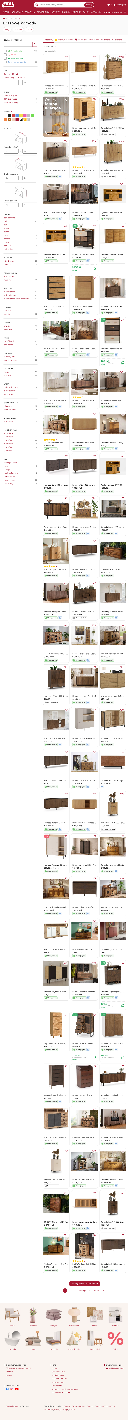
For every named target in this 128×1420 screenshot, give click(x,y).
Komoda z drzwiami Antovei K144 (58, 170)
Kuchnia (66, 12)
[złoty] (24, 119)
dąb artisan (9, 249)
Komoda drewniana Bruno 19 (56, 86)
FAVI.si (72, 1410)
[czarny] (9, 115)
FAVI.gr (65, 1410)
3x (56, 440)
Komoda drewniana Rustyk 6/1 (85, 654)
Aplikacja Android (116, 1368)
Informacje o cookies (61, 1393)
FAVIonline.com (12, 1406)
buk (5, 225)
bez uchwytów (10, 360)
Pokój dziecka (74, 1349)
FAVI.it (105, 1406)
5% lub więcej (10, 95)
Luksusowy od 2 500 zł (14, 77)
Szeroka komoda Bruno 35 (84, 86)
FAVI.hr (98, 1406)
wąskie (7, 326)
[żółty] (21, 115)
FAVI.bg (57, 1410)
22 (123, 99)
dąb (5, 221)
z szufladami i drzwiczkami (16, 299)
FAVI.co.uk (48, 1410)
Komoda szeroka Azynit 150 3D (86, 212)
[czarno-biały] (21, 119)
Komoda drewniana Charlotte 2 (114, 1180)
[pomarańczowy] (5, 119)
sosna (6, 228)
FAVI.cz (67, 1406)
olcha (6, 232)
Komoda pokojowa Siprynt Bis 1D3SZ (60, 212)
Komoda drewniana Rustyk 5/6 (114, 443)
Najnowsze (94, 40)
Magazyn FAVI (58, 1382)
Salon (86, 12)
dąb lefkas (9, 246)
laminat (7, 264)
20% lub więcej (11, 102)
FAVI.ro (82, 1406)
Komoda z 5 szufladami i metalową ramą (90, 1043)
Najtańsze (105, 40)
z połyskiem (9, 276)
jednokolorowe (11, 387)
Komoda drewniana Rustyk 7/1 (85, 527)
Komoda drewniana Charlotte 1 (114, 865)
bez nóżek (8, 345)
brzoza (7, 239)
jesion (6, 242)
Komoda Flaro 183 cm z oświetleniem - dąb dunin (66, 780)
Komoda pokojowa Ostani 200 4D (58, 612)
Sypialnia (96, 12)
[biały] (5, 115)
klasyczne (8, 406)
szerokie (8, 329)
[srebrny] (28, 119)
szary (29, 29)
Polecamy (48, 40)
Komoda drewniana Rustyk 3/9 (86, 349)
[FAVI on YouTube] (16, 1389)
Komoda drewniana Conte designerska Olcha (92, 1222)
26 (123, 57)
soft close (8, 421)
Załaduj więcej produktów (83, 1283)
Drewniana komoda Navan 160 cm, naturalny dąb (93, 443)
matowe (7, 280)
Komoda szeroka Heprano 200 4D (87, 992)
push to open (10, 409)
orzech (7, 235)
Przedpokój (95, 1349)
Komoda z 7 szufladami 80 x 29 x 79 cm (89, 255)
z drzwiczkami (10, 295)
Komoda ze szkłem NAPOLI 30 (85, 128)
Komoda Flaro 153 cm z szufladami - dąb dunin (93, 485)
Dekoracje (17, 12)
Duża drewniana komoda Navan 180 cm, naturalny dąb (96, 823)
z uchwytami (10, 356)
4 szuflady (8, 444)
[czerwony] (13, 115)
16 (123, 667)
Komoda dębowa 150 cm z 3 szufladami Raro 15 (65, 255)
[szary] (28, 115)
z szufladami (10, 292)
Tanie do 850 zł (11, 74)
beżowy (18, 29)
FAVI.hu (90, 1406)
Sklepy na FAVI (58, 1372)
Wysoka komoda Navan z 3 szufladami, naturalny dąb (95, 306)
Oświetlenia (43, 12)
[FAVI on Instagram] (11, 1389)
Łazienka (76, 12)
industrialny (9, 476)
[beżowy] (13, 119)
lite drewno (9, 261)
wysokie (8, 375)
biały (7, 29)
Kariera (9, 1375)
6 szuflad (8, 451)
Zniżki (115, 1349)
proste (7, 314)
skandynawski (10, 462)
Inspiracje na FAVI (59, 1379)
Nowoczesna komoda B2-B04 (114, 696)
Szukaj (89, 5)
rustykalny (9, 483)
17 (95, 320)
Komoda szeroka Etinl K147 (84, 696)
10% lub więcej (11, 99)
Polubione (82, 40)
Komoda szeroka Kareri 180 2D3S (58, 400)
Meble (6, 12)
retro (6, 466)
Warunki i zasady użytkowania (65, 1389)
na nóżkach (9, 341)
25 (123, 141)
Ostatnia (98, 1291)
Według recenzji (65, 40)
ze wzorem (9, 394)
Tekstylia (30, 12)
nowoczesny (9, 480)
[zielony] (32, 115)
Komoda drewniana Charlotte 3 (57, 907)
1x (56, 566)
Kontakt (9, 1372)
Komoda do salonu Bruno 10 (113, 255)
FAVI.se (112, 1406)
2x (85, 167)
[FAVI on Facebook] (7, 1389)
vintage (7, 469)
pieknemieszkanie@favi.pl (19, 1368)
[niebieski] (17, 115)
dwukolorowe (10, 391)
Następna (83, 1291)
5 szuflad (8, 447)
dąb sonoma (9, 218)
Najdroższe (117, 40)
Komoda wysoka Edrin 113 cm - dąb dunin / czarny (94, 865)
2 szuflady (8, 437)
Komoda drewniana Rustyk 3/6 (86, 780)
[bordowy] (17, 119)
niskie (6, 372)
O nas (54, 1368)
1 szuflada (8, 433)
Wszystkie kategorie (113, 12)
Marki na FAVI (58, 1375)
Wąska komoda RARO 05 (111, 485)
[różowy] (24, 115)
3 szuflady (8, 440)
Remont (56, 12)
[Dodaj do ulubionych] (66, 57)
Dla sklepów (57, 1386)
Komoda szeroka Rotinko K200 (57, 738)
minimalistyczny (11, 473)
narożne (7, 310)
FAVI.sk (75, 1406)
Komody (17, 18)
